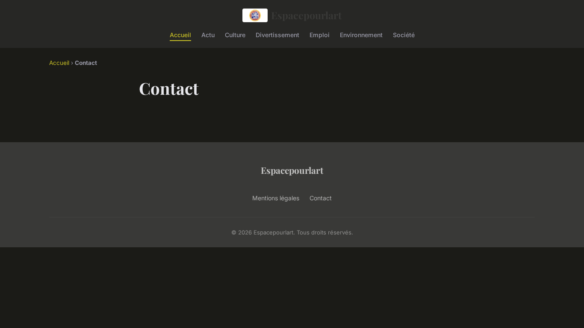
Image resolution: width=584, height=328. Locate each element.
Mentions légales (275, 198)
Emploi (320, 34)
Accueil (180, 34)
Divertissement (277, 34)
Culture (235, 34)
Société (404, 34)
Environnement (361, 34)
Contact (321, 198)
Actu (208, 34)
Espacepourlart (306, 15)
